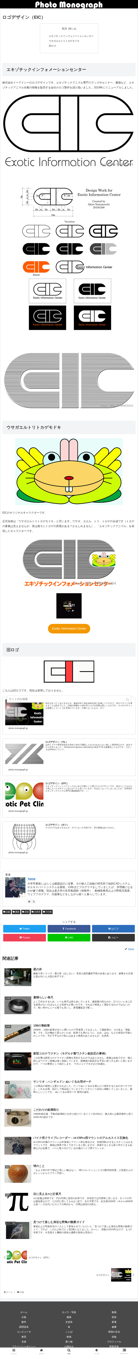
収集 (114, 1336)
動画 (114, 1312)
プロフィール (114, 1341)
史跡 (24, 1341)
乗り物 (69, 1341)
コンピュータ (24, 1331)
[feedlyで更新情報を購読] (29, 901)
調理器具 (24, 1327)
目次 (64, 28)
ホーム (23, 1312)
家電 (114, 1322)
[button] (128, 700)
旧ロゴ (52, 45)
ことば (69, 1331)
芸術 (27, 912)
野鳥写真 (114, 1346)
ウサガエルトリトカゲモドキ (64, 41)
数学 (24, 1322)
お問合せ (69, 1346)
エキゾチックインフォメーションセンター (71, 36)
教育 (24, 1336)
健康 (114, 1327)
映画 (69, 1336)
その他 (49, 912)
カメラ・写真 (69, 1312)
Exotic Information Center (69, 628)
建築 (17, 912)
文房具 (37, 912)
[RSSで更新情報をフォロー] (34, 901)
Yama (31, 878)
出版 (8, 912)
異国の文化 (114, 1331)
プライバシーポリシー (24, 1346)
